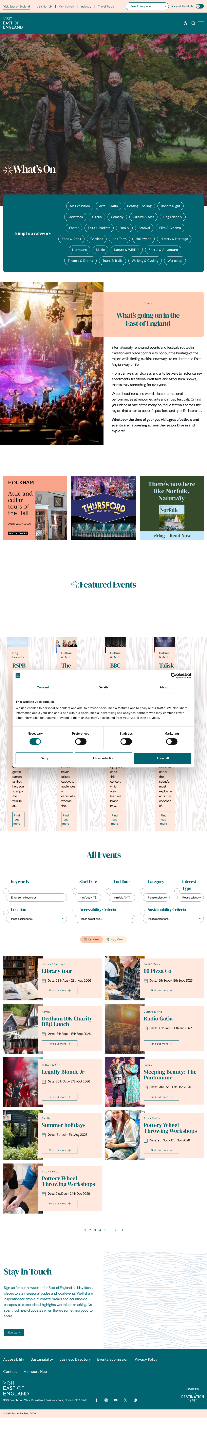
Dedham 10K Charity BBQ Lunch (67, 1021)
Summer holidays (64, 1125)
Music (100, 250)
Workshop (175, 261)
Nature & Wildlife (126, 250)
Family (124, 228)
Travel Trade (106, 6)
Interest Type (189, 885)
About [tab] (164, 687)
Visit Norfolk (44, 6)
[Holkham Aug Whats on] (35, 508)
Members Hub (35, 1371)
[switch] (81, 741)
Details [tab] (104, 687)
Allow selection (104, 758)
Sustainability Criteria (167, 909)
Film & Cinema (170, 228)
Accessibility (13, 1359)
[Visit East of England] (13, 23)
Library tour (57, 971)
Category (156, 881)
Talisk (166, 665)
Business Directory (75, 1359)
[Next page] (114, 1230)
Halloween (143, 239)
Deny (44, 758)
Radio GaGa (158, 1018)
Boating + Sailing (139, 206)
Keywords (20, 881)
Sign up (12, 1332)
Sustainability (42, 1359)
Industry (86, 6)
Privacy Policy (146, 1359)
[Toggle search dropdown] (193, 23)
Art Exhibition (80, 206)
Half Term (119, 239)
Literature (79, 250)
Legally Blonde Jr (63, 1071)
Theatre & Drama (80, 261)
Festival (144, 228)
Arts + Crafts (108, 206)
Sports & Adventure (163, 250)
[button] (201, 23)
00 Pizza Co (157, 971)
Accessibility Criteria (97, 909)
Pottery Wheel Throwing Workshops (170, 1128)
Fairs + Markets (99, 228)
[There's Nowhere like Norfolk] (172, 508)
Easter (74, 228)
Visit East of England (16, 6)
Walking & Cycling (145, 261)
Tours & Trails (112, 261)
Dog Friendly (172, 217)
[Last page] (122, 1230)
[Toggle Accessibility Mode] (200, 6)
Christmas (75, 217)
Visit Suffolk (66, 6)
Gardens (96, 239)
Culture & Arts (143, 217)
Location (18, 909)
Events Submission (112, 1359)
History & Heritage (174, 239)
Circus (97, 217)
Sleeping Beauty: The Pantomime (170, 1074)
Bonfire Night (170, 206)
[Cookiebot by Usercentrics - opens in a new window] (173, 676)
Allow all (162, 758)
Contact (10, 1371)
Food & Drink (71, 239)
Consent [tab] (43, 687)
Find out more (16, 819)
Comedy (117, 217)
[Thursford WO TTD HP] (103, 508)
